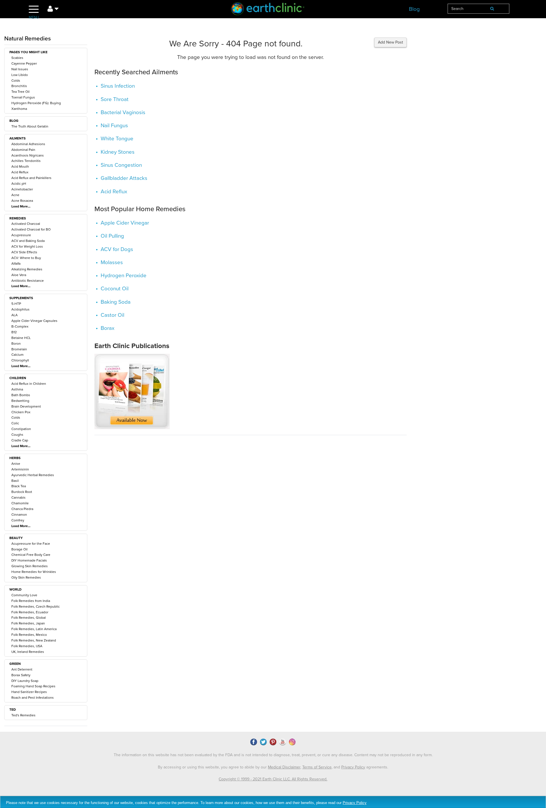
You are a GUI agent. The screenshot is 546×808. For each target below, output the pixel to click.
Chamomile (20, 503)
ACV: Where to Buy (26, 258)
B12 (14, 332)
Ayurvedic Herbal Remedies (32, 475)
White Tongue (117, 138)
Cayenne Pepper (24, 63)
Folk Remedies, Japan (28, 623)
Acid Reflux (19, 172)
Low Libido (19, 75)
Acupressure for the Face (30, 544)
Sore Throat (115, 99)
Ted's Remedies (23, 715)
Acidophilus (20, 309)
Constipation (21, 429)
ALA (14, 315)
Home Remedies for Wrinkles (33, 572)
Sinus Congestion (121, 165)
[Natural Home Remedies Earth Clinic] (273, 10)
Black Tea (18, 486)
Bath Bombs (20, 395)
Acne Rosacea (22, 201)
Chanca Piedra (22, 509)
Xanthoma (19, 109)
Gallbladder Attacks (124, 178)
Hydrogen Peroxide (123, 275)
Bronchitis (19, 86)
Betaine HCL (21, 338)
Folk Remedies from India (30, 601)
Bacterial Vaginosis (123, 112)
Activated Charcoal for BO (31, 229)
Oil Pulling (112, 236)
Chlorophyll (20, 360)
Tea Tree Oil (20, 92)
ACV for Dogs (117, 249)
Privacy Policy (353, 767)
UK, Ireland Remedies (27, 652)
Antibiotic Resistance (27, 281)
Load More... (20, 206)
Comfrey (17, 520)
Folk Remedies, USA (26, 646)
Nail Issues (19, 69)
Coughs (17, 435)
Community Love (24, 595)
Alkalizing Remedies (26, 269)
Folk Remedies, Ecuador (29, 612)
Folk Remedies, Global (28, 618)
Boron (16, 344)
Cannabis (18, 497)
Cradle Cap (19, 440)
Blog (414, 9)
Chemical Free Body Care (30, 555)
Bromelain (19, 349)
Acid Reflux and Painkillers (31, 178)
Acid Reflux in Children (28, 384)
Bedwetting (20, 401)
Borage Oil (19, 549)
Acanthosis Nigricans (27, 155)
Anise (15, 464)
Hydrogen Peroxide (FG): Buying (36, 103)
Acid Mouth (20, 166)
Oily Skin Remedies (26, 577)
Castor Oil (112, 315)
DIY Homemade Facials (29, 560)
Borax (107, 328)
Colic (15, 423)
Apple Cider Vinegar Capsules (34, 321)
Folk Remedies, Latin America (34, 629)
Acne (15, 195)
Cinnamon (19, 515)
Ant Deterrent (21, 669)
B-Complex (19, 326)
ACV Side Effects (24, 252)
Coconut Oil (115, 288)
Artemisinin (20, 469)
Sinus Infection (118, 86)
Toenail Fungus (23, 97)
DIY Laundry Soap (24, 681)
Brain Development (26, 406)
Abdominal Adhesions (28, 144)
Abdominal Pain (23, 150)
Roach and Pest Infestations (32, 698)
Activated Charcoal (25, 224)
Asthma (17, 389)
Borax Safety (20, 675)
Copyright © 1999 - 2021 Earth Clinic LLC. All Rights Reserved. (273, 779)
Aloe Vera (18, 275)
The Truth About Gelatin (29, 126)
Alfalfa (15, 264)
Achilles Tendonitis (26, 161)
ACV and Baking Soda (28, 241)
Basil (15, 481)
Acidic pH (18, 184)
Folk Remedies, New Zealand (33, 640)
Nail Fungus (114, 125)
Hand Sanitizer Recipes (29, 692)
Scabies (17, 58)
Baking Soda (116, 302)
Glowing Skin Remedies (29, 566)
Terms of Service (317, 767)
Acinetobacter (22, 189)
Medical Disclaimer (284, 767)
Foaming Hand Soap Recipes (33, 686)
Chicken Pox (20, 412)
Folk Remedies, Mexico (29, 635)
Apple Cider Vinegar (125, 223)
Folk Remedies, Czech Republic (35, 606)
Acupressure (21, 235)
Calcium (17, 355)
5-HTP (16, 304)
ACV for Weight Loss (27, 246)
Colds (15, 81)
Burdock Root (21, 492)
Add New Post (390, 42)
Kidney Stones (118, 152)
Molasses (112, 262)
